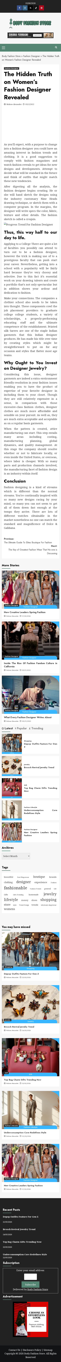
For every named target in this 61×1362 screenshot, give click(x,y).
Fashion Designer (31, 56)
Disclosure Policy (32, 1350)
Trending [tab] (36, 728)
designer (23, 881)
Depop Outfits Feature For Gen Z (40, 745)
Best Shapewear (23, 877)
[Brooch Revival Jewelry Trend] (12, 765)
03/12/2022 (29, 104)
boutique (39, 877)
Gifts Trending (18, 895)
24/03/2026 (26, 1030)
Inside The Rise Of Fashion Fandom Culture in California (30, 665)
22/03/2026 (26, 1136)
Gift (25, 785)
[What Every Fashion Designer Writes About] (30, 695)
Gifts (6, 894)
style (14, 905)
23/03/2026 (26, 1083)
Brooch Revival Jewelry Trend (39, 767)
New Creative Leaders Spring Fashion (24, 612)
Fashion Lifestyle (30, 807)
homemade (33, 894)
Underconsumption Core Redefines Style (40, 812)
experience (40, 882)
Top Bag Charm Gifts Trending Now (40, 790)
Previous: (28, 540)
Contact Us (14, 1350)
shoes (34, 900)
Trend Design (24, 905)
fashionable (15, 888)
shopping (48, 899)
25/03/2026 (26, 977)
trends (34, 904)
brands (52, 877)
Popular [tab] (21, 728)
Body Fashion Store (11, 56)
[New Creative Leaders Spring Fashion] (30, 590)
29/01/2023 (26, 670)
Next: (32, 549)
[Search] (56, 47)
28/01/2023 (26, 721)
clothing (8, 882)
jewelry (50, 893)
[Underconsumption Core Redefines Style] (12, 810)
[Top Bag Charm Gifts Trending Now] (12, 787)
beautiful (8, 877)
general (47, 888)
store (7, 904)
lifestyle (11, 899)
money (24, 900)
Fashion (53, 883)
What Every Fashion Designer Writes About (27, 717)
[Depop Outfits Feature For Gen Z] (12, 743)
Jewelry (27, 764)
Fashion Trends (35, 889)
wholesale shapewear (48, 905)
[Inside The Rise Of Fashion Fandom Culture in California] (30, 641)
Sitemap (48, 1350)
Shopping (27, 741)
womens (9, 909)
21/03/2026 (26, 616)
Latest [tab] (8, 728)
